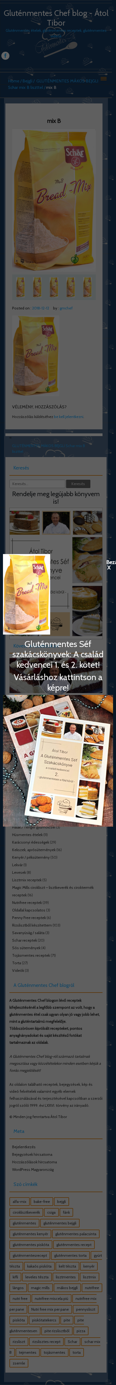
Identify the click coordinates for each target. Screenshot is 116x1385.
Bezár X (109, 561)
